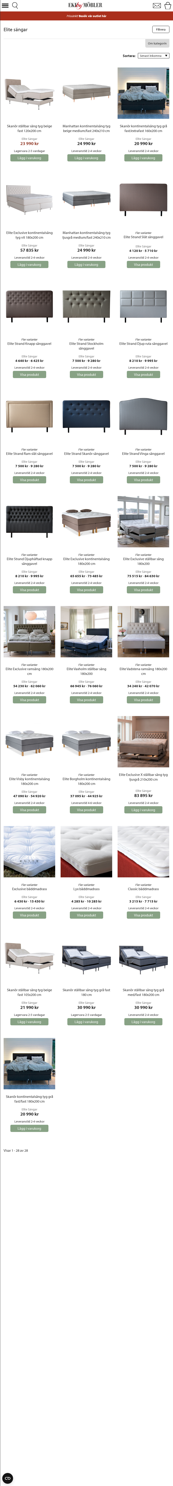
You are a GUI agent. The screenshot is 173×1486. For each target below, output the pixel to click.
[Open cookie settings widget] (7, 1478)
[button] (5, 6)
